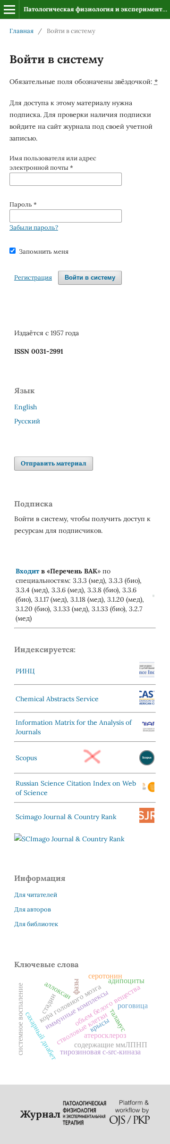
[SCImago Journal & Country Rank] (69, 839)
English (25, 407)
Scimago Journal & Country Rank (66, 816)
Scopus (26, 758)
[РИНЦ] (146, 675)
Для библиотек (36, 924)
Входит (27, 571)
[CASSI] (146, 702)
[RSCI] (148, 790)
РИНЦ (25, 671)
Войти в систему (90, 277)
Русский (27, 421)
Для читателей (35, 895)
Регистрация (33, 278)
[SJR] (146, 820)
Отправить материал (53, 463)
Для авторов (32, 909)
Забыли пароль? (33, 228)
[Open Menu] (9, 9)
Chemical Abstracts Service (57, 699)
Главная (21, 31)
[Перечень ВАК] (154, 594)
